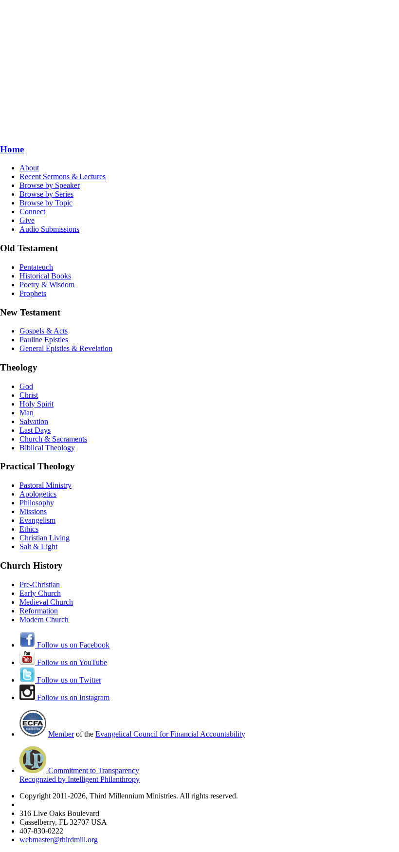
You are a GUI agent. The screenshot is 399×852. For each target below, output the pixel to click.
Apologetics (37, 494)
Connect (32, 211)
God (26, 386)
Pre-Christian (39, 584)
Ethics (28, 529)
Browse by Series (46, 194)
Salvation (33, 421)
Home (12, 149)
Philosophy (36, 503)
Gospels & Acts (43, 331)
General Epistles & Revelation (65, 348)
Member (61, 734)
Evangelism (37, 520)
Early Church (40, 593)
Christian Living (44, 538)
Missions (33, 511)
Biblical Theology (47, 448)
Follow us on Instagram (72, 697)
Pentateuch (36, 267)
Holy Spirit (36, 404)
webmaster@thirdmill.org (58, 839)
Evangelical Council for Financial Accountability (170, 734)
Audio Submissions (49, 229)
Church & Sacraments (53, 439)
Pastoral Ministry (45, 485)
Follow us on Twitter (68, 680)
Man (26, 412)
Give (27, 220)
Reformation (38, 611)
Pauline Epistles (43, 339)
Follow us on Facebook (72, 645)
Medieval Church (46, 602)
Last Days (35, 430)
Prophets (32, 293)
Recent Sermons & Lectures (62, 176)
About (29, 168)
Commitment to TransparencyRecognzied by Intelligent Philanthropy (79, 774)
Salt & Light (38, 546)
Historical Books (45, 276)
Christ (28, 395)
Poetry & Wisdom (46, 284)
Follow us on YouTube (71, 662)
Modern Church (44, 619)
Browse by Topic (46, 203)
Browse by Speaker (49, 185)
